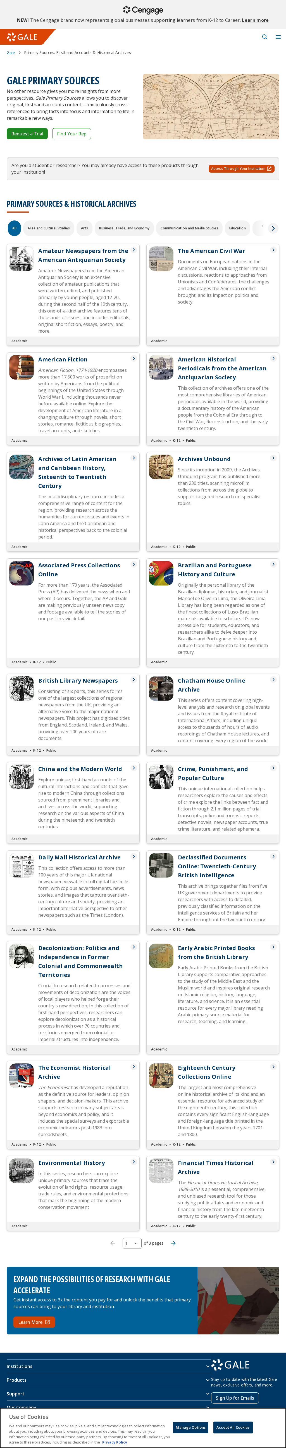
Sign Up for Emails (235, 1398)
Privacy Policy (114, 1442)
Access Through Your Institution (238, 168)
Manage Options (191, 1427)
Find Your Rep (71, 134)
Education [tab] (237, 228)
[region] (143, 1428)
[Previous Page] (112, 1243)
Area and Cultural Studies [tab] (49, 228)
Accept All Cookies (232, 1427)
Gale (11, 52)
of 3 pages (153, 1243)
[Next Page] (173, 1243)
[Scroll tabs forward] (273, 228)
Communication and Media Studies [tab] (189, 228)
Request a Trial (27, 134)
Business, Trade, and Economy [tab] (124, 228)
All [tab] (14, 228)
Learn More (30, 1322)
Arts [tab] (84, 228)
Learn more (255, 20)
